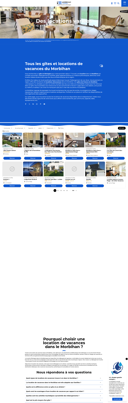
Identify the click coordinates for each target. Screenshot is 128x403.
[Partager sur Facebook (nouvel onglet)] (25, 104)
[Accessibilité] (112, 3)
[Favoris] (115, 3)
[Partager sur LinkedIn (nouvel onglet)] (33, 104)
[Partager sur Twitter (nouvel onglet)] (29, 104)
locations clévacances (53, 82)
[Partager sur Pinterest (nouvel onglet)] (40, 104)
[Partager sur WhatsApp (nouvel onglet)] (37, 104)
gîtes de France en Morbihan (87, 82)
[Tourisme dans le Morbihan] (64, 3)
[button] (118, 3)
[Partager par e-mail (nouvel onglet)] (44, 104)
